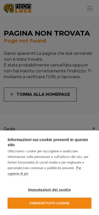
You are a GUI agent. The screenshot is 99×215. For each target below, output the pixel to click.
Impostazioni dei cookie (49, 190)
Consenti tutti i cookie (49, 203)
